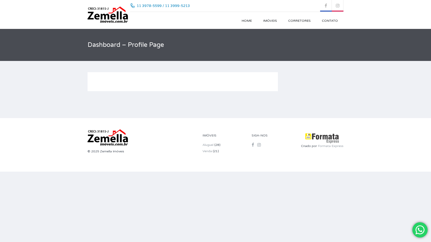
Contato (330, 21)
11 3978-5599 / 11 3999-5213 (163, 6)
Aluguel (207, 145)
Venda (207, 151)
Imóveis (270, 21)
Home (247, 21)
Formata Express (330, 146)
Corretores (299, 21)
